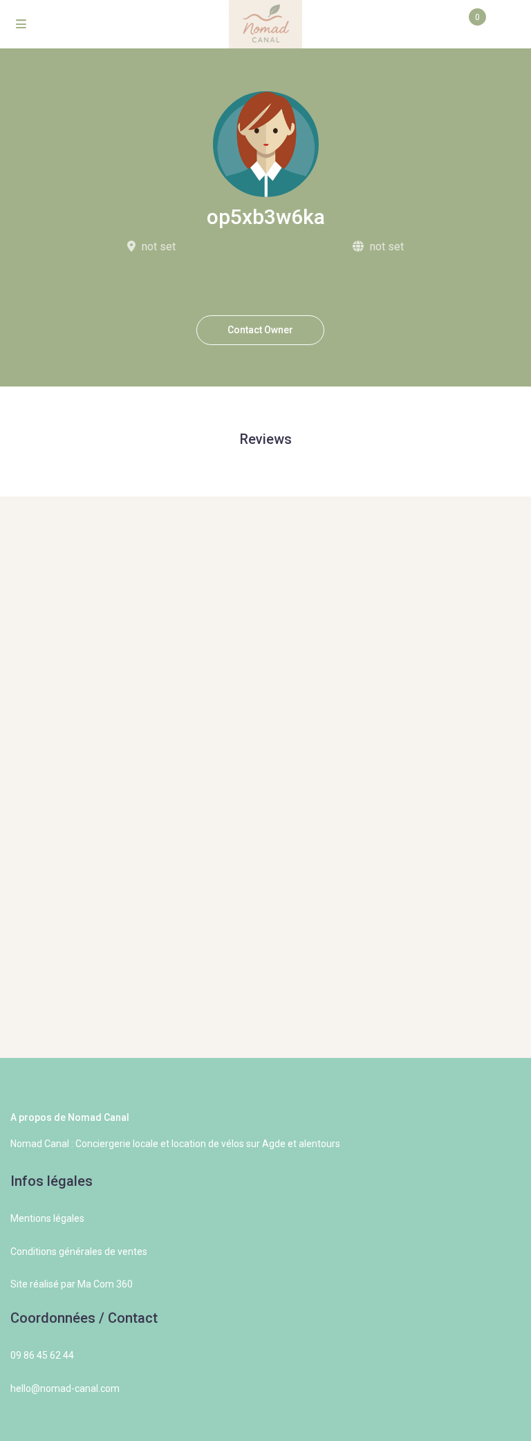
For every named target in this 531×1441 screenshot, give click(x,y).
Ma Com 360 (105, 1284)
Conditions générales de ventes (78, 1251)
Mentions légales (47, 1218)
